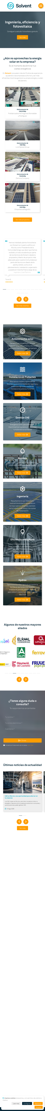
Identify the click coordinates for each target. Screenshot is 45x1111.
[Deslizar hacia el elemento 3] (12, 289)
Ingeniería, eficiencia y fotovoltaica (22, 24)
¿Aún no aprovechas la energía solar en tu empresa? (22, 60)
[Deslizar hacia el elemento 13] (26, 293)
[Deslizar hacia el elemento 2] (8, 289)
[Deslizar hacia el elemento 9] (36, 289)
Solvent (8, 73)
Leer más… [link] (31, 745)
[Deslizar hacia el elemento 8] (32, 289)
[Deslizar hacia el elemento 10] (40, 289)
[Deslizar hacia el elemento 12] (22, 293)
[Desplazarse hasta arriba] (40, 5)
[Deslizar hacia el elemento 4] (16, 289)
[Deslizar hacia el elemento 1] (4, 289)
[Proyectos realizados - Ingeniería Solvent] (22, 219)
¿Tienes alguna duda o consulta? (23, 702)
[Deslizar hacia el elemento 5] (20, 289)
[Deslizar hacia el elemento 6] (24, 289)
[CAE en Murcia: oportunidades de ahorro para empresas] (22, 797)
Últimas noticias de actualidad (22, 765)
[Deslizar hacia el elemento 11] (18, 293)
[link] (19, 5)
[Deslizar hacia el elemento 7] (28, 289)
